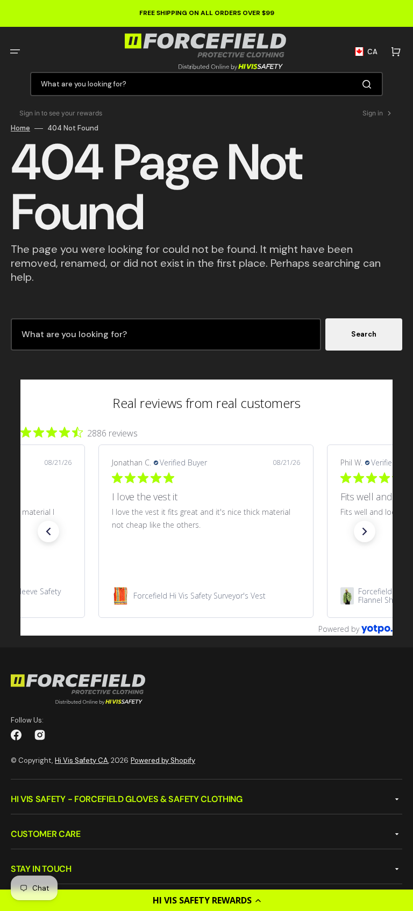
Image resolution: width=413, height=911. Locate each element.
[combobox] (206, 84)
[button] (206, 900)
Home (20, 128)
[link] (206, 595)
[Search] (369, 84)
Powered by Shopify (163, 760)
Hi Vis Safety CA (81, 760)
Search (363, 334)
